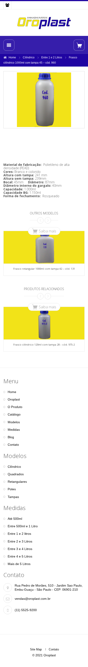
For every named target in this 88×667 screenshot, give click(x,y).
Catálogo (14, 414)
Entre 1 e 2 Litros (51, 57)
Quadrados (16, 474)
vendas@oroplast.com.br (33, 598)
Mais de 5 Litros (19, 564)
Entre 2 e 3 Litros (20, 541)
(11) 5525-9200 (26, 610)
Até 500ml (15, 518)
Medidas (14, 429)
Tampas (13, 497)
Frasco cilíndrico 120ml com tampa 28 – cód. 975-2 (44, 344)
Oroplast (14, 399)
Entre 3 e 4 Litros (20, 549)
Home (12, 57)
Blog (11, 437)
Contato (13, 444)
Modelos (14, 422)
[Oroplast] (44, 23)
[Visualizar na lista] (79, 45)
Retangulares (17, 481)
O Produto (15, 407)
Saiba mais (47, 231)
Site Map (36, 649)
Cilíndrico (29, 57)
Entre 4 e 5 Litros (20, 556)
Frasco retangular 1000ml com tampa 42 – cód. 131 (44, 268)
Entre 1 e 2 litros (19, 533)
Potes (12, 489)
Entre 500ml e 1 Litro (23, 526)
